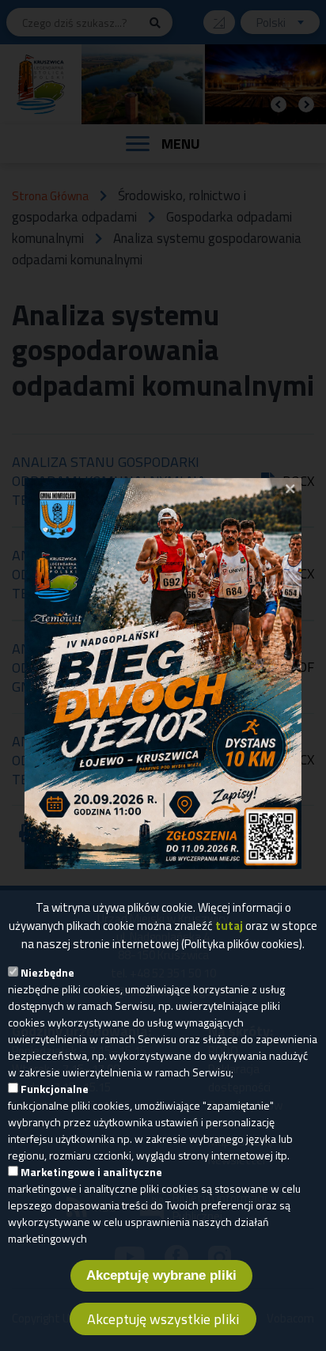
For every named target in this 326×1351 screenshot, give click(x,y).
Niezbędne (47, 972)
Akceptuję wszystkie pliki (163, 1319)
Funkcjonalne (55, 1088)
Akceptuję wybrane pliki (161, 1275)
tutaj (229, 925)
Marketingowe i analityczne (91, 1171)
